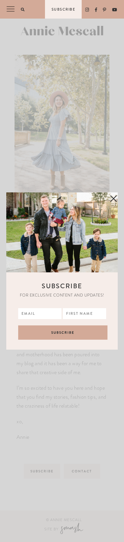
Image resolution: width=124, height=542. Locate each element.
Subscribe (63, 9)
